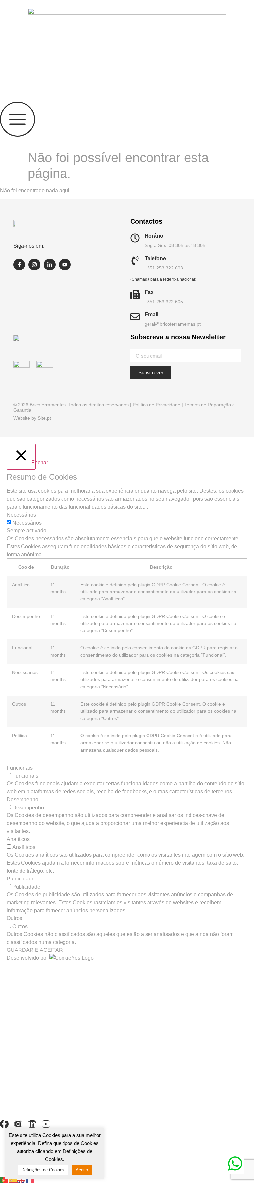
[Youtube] (65, 264)
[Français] (30, 1180)
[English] (21, 1180)
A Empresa (33, 992)
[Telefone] (135, 260)
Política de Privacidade (156, 404)
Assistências (42, 1078)
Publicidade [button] (21, 878)
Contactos (35, 1040)
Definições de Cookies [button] (42, 1169)
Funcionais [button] (20, 768)
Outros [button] (14, 918)
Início (17, 976)
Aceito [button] (82, 1169)
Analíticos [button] (18, 839)
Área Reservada (35, 1059)
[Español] (13, 1180)
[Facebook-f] (19, 264)
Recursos (32, 1024)
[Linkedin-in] (50, 264)
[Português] (4, 1180)
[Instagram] (34, 264)
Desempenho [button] (22, 799)
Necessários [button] (21, 515)
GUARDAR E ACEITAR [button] (35, 950)
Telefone (155, 258)
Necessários (27, 523)
